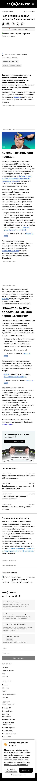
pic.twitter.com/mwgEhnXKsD (15, 230)
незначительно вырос (10, 251)
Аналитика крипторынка (6, 715)
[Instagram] (22, 24)
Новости (5, 11)
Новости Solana (7, 731)
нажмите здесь (8, 424)
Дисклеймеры (28, 551)
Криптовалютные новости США (8, 723)
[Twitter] (8, 24)
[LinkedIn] (17, 24)
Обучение (5, 688)
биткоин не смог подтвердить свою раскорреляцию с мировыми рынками (17, 178)
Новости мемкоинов (9, 734)
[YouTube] (3, 24)
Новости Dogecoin (8, 728)
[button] (18, 605)
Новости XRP (6, 708)
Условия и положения (15, 548)
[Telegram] (13, 24)
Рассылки (5, 697)
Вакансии (5, 677)
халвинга (17, 97)
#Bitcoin (26, 227)
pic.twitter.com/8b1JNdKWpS (15, 377)
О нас (4, 673)
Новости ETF (6, 737)
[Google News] (19, 596)
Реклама (5, 667)
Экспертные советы (9, 694)
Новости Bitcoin (7, 711)
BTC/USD (5, 299)
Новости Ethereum (8, 719)
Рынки (11, 11)
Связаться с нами (8, 670)
